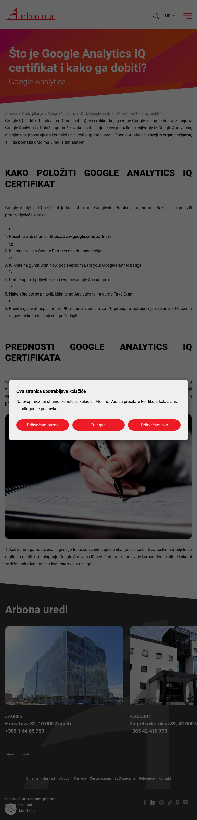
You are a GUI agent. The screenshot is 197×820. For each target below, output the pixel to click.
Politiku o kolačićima (160, 401)
